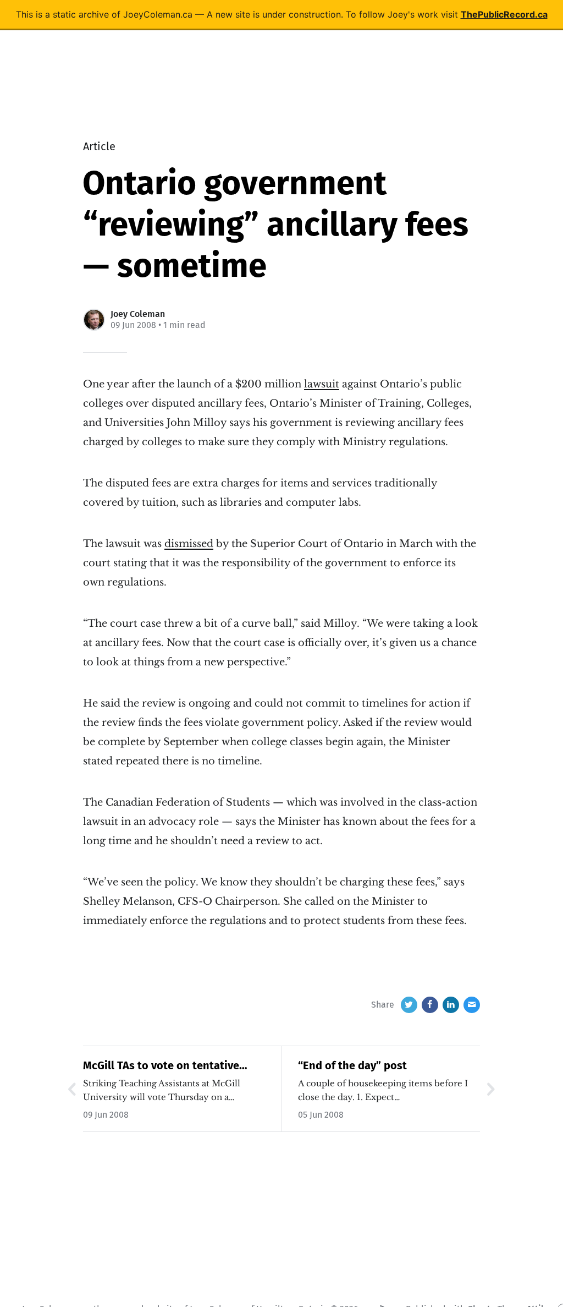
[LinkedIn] (451, 1005)
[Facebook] (430, 1005)
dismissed (188, 544)
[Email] (471, 1005)
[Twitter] (409, 1005)
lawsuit (321, 384)
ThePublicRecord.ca (504, 14)
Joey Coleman (138, 314)
